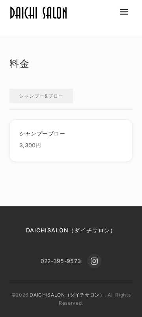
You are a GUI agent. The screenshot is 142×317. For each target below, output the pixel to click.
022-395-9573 (61, 261)
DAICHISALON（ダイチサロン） (71, 230)
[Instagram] (94, 261)
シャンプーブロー (42, 133)
